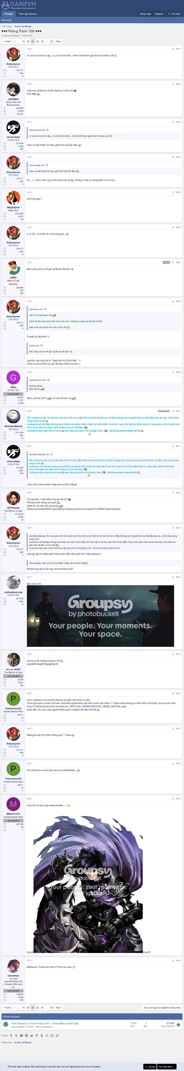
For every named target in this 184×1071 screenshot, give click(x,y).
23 (42, 41)
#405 (178, 192)
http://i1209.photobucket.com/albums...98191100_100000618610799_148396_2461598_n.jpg (76, 706)
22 (37, 41)
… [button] (19, 41)
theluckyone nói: (37, 130)
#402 (178, 83)
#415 (178, 654)
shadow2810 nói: (37, 380)
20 (28, 41)
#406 (178, 227)
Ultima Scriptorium (43, 1026)
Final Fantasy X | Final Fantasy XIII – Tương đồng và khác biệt (45, 1023)
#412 (178, 492)
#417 (178, 728)
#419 (178, 798)
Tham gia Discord (28, 13)
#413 (178, 527)
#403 (178, 121)
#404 (178, 156)
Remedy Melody (12, 35)
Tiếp (58, 41)
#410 (178, 410)
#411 (178, 446)
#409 (178, 371)
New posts (6, 19)
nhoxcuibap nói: (37, 165)
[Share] (173, 49)
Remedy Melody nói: (39, 454)
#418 (178, 763)
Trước (8, 41)
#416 (178, 693)
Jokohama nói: (36, 309)
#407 (178, 262)
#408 (178, 301)
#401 (178, 48)
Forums (8, 13)
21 (33, 41)
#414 (178, 576)
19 (23, 41)
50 (51, 41)
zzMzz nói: (34, 345)
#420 (178, 960)
